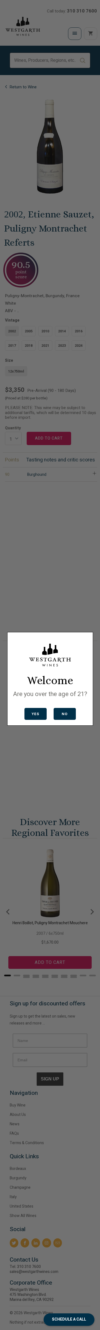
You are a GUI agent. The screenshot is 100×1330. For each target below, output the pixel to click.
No (65, 714)
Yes (35, 714)
